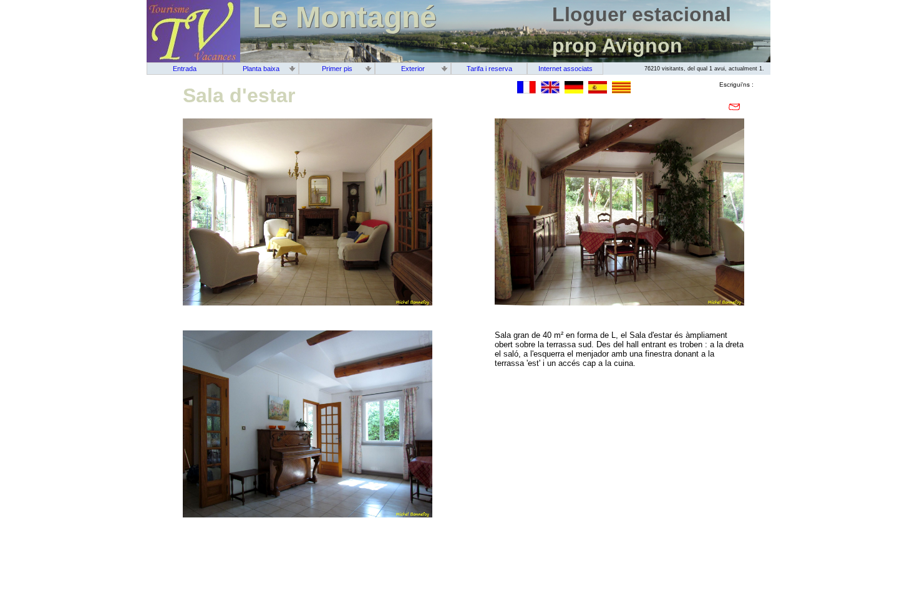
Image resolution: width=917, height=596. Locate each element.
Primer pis (337, 68)
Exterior (413, 68)
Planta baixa (261, 68)
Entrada (184, 68)
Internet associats (565, 68)
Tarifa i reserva (489, 68)
